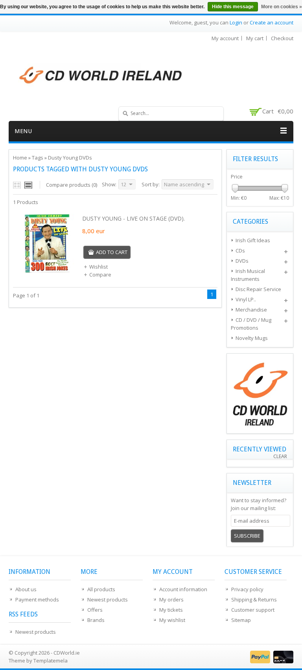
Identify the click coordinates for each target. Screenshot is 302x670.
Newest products (35, 631)
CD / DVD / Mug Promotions (251, 323)
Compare (100, 274)
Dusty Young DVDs (70, 157)
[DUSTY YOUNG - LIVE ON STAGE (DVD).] (46, 271)
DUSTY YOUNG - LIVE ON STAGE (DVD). (133, 218)
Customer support (252, 609)
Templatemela (50, 660)
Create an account (271, 22)
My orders (171, 599)
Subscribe (247, 535)
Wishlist (98, 266)
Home (20, 157)
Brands (96, 620)
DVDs (242, 260)
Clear (280, 456)
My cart (254, 38)
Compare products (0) (71, 184)
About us (26, 589)
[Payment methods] (270, 661)
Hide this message (233, 6)
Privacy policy (247, 589)
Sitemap (241, 620)
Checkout (282, 38)
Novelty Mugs (252, 337)
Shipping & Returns (254, 599)
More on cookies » (281, 6)
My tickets (171, 609)
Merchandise (251, 309)
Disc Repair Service (258, 289)
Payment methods (37, 599)
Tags (37, 157)
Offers (95, 609)
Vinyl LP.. (246, 299)
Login (236, 22)
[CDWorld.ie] (101, 75)
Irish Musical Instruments (248, 274)
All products (101, 589)
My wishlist (172, 620)
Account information (183, 589)
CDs (240, 250)
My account (225, 38)
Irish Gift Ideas (253, 240)
